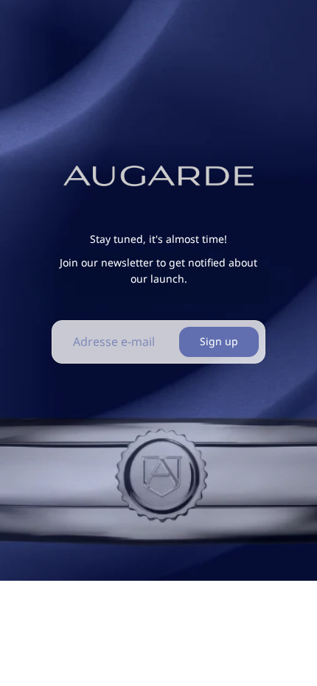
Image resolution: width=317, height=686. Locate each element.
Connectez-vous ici (262, 663)
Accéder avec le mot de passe (158, 630)
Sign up (219, 341)
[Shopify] (244, 600)
